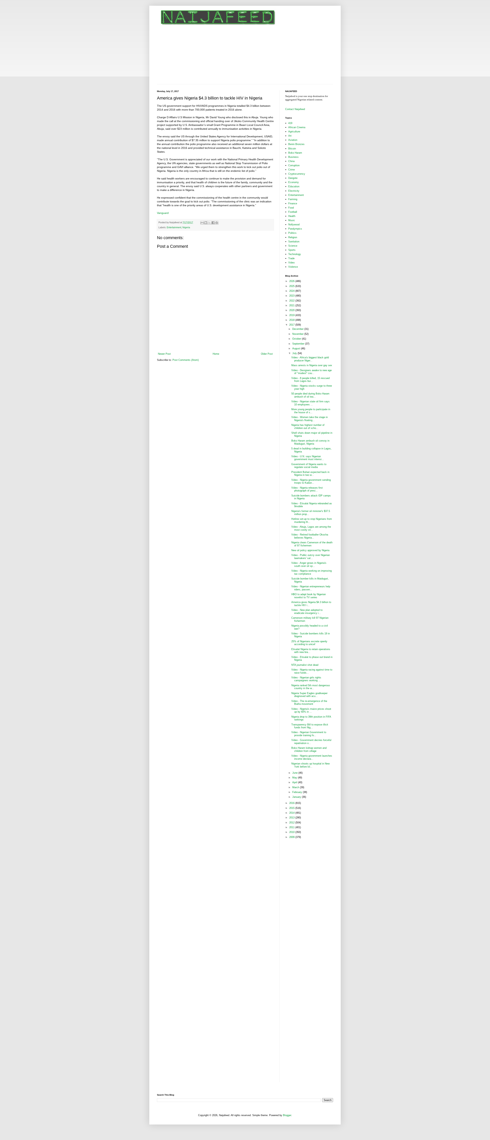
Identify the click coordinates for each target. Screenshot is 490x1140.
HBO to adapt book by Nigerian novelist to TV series (308, 596)
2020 (292, 310)
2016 (292, 803)
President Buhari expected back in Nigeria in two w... (310, 474)
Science (292, 245)
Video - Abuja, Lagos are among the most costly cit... (311, 528)
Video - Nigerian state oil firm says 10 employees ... (310, 403)
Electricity (293, 190)
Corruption (294, 165)
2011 (292, 827)
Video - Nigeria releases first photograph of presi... (307, 489)
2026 (292, 281)
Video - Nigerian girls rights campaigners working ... (306, 679)
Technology (294, 254)
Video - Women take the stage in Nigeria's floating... (309, 419)
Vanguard (163, 212)
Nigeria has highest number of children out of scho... (307, 426)
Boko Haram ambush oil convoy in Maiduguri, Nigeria (310, 442)
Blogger (287, 1115)
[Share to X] (209, 223)
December (298, 329)
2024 (292, 290)
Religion (292, 237)
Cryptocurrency (296, 173)
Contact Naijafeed (295, 109)
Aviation (292, 140)
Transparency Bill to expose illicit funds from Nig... (309, 726)
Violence (293, 266)
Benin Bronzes (296, 144)
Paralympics (295, 228)
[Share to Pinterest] (217, 223)
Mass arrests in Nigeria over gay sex (311, 365)
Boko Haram (295, 152)
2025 (292, 286)
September (298, 343)
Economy (293, 182)
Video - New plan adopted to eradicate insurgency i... (307, 611)
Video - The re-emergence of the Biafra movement (309, 703)
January (297, 796)
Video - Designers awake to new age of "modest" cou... (311, 372)
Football (292, 211)
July (295, 353)
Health (291, 216)
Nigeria (186, 227)
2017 (292, 324)
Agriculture (294, 131)
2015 (292, 808)
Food (291, 207)
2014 (292, 812)
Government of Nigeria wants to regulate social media (308, 466)
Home (216, 353)
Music (291, 220)
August (296, 348)
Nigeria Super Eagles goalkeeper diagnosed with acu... (309, 695)
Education (293, 186)
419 (290, 123)
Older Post (267, 353)
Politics (292, 232)
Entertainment (174, 227)
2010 (292, 832)
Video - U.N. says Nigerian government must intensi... (307, 458)
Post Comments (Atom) (185, 360)
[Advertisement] (245, 55)
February (297, 792)
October (297, 338)
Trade (291, 258)
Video (291, 262)
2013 (292, 817)
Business (293, 157)
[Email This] (202, 223)
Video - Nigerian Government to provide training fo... (308, 734)
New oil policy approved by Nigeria (310, 550)
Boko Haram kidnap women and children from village (309, 749)
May (295, 777)
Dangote (292, 178)
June (295, 772)
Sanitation (293, 241)
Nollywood (294, 224)
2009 (292, 837)
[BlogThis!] (206, 223)
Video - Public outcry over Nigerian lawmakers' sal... (310, 557)
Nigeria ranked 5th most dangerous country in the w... (310, 687)
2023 (292, 295)
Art (290, 135)
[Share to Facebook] (213, 223)
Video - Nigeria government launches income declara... (311, 757)
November (298, 333)
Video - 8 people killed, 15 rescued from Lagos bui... (310, 380)
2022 (292, 300)
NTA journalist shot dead (304, 664)
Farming (292, 199)
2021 (292, 305)
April (295, 782)
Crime (291, 169)
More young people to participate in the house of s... (310, 411)
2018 (292, 320)
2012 (292, 822)
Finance (292, 203)
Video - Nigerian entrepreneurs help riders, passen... (310, 588)
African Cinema (296, 127)
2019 (292, 315)
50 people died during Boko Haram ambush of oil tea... (310, 395)
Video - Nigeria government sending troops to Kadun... (311, 481)
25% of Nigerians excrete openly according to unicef (309, 643)
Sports (292, 250)
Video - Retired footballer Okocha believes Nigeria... (309, 536)
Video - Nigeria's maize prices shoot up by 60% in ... (311, 710)
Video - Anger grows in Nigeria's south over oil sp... (308, 564)
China (291, 161)
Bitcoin (292, 148)
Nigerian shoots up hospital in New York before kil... (310, 765)
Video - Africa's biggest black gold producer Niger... (310, 359)
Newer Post (164, 353)
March (296, 787)
